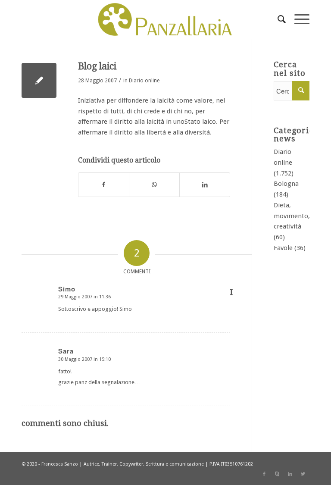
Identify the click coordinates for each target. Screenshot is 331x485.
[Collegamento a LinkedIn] (290, 474)
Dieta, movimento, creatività (292, 216)
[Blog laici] (39, 80)
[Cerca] (277, 19)
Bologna (286, 184)
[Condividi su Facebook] (103, 185)
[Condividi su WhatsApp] (154, 185)
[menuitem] (277, 19)
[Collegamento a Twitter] (303, 474)
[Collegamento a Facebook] (264, 474)
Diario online (144, 81)
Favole (283, 248)
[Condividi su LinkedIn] (205, 185)
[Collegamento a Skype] (277, 474)
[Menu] (297, 19)
